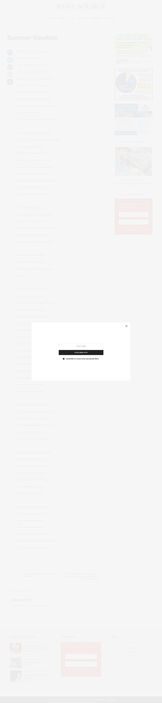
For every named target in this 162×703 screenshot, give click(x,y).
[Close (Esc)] (126, 326)
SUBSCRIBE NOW (81, 352)
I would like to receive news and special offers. (82, 359)
